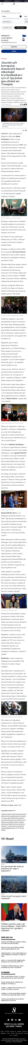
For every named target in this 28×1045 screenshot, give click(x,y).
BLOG (8, 1033)
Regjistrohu (20, 27)
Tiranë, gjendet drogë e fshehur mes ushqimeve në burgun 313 (12, 982)
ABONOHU (14, 47)
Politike (4, 16)
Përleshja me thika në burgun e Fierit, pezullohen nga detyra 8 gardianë (12, 966)
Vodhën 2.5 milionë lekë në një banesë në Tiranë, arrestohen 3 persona (13, 988)
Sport (25, 16)
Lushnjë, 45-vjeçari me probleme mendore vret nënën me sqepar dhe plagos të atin (13, 994)
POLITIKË (7, 1031)
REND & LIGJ (13, 1031)
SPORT (12, 1033)
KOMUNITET (3, 1033)
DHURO (14, 51)
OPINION (19, 1031)
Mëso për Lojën (7, 27)
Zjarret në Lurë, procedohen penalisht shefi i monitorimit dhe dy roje (12, 948)
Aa (23, 130)
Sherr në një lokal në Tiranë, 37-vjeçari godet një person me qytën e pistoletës (13, 977)
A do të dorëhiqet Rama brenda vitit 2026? (11, 18)
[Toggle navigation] (1, 4)
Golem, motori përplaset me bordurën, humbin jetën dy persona (12, 999)
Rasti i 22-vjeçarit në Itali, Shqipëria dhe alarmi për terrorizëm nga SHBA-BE (13, 961)
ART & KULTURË (19, 1033)
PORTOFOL (25, 1031)
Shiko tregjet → (7, 21)
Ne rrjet (4, 58)
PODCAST (15, 1035)
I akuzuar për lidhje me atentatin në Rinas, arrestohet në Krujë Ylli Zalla (13, 942)
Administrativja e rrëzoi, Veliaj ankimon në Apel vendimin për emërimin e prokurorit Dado (14, 954)
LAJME (2, 1031)
